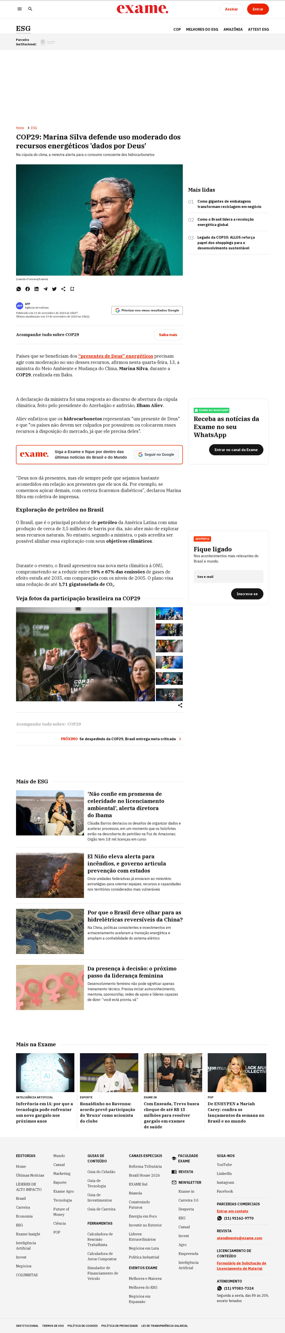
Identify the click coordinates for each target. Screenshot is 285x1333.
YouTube (224, 1164)
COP (177, 29)
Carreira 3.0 (189, 1200)
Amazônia (233, 29)
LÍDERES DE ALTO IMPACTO (29, 1187)
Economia (24, 1216)
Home (20, 128)
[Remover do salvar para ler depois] (72, 289)
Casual (59, 1164)
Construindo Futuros (139, 1205)
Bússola (135, 1193)
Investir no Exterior (145, 1225)
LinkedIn (224, 1173)
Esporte (60, 1182)
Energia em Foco (143, 1216)
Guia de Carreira (102, 1209)
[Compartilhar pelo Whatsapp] (18, 289)
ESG (23, 28)
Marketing (62, 1173)
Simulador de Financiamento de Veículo (103, 1273)
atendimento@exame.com (239, 1238)
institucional (27, 1325)
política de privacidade (119, 1325)
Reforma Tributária (145, 1166)
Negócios (23, 1266)
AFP (27, 304)
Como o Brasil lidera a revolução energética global (225, 222)
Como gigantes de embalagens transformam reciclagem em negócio (229, 204)
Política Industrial (144, 1257)
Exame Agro (63, 1191)
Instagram (225, 1182)
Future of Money (61, 1212)
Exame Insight (28, 1234)
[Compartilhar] (180, 706)
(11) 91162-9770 (239, 1218)
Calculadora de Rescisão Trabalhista (100, 1239)
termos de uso (53, 1325)
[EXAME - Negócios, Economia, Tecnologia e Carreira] (142, 9)
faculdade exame (188, 1158)
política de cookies (82, 1325)
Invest (21, 1257)
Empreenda (188, 1253)
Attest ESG (258, 29)
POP (56, 1232)
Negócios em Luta (144, 1248)
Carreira (23, 1207)
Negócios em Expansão (140, 1299)
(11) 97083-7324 (239, 1288)
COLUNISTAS (27, 1275)
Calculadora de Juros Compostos (102, 1256)
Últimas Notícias (30, 1175)
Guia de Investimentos (100, 1197)
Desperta (186, 1209)
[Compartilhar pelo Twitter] (54, 289)
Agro (183, 1244)
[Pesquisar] (30, 9)
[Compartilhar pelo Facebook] (27, 289)
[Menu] (19, 9)
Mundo (59, 1156)
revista (186, 1172)
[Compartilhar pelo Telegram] (45, 289)
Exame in (186, 1191)
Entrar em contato (232, 1211)
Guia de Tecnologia (97, 1183)
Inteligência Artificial (26, 1245)
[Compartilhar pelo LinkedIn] (36, 289)
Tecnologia (62, 1200)
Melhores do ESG (202, 29)
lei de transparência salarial (164, 1325)
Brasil (21, 1198)
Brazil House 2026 (144, 1175)
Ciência (59, 1223)
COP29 (74, 724)
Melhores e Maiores (145, 1278)
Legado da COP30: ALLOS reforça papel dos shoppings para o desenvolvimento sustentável (226, 242)
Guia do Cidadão (101, 1172)
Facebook (225, 1191)
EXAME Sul (138, 1184)
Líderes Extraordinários (142, 1237)
